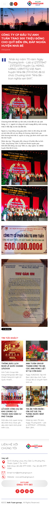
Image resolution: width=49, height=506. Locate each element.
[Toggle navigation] (5, 4)
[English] (11, 4)
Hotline (24, 483)
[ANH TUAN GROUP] (35, 3)
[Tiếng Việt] (16, 4)
